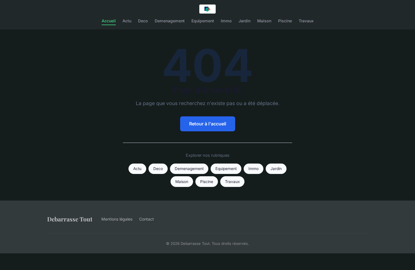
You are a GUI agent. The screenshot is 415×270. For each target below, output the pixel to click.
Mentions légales (116, 219)
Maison (264, 20)
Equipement (202, 20)
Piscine (285, 20)
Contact (146, 219)
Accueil (109, 20)
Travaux (306, 20)
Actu (127, 20)
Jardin (244, 20)
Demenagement (170, 20)
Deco (143, 20)
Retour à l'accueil (207, 124)
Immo (226, 20)
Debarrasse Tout (69, 219)
